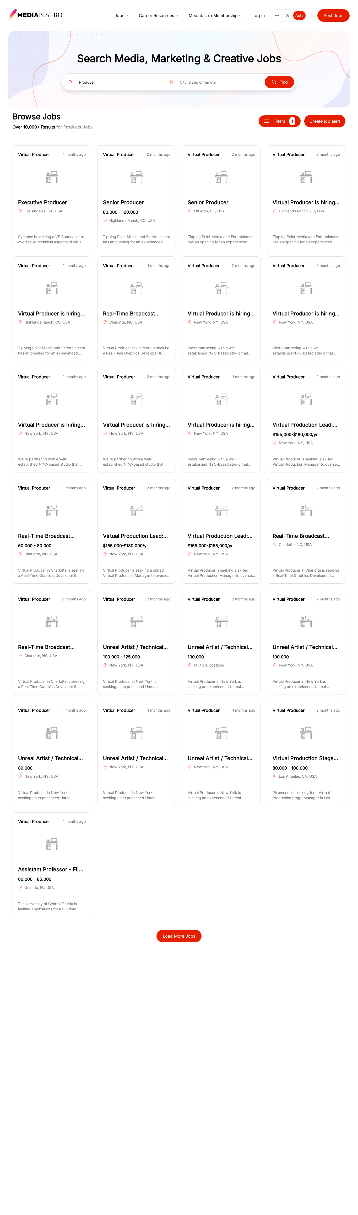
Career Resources (156, 15)
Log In (258, 15)
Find (283, 82)
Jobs (119, 15)
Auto (299, 15)
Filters (283, 121)
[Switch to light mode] (277, 15)
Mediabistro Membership (213, 15)
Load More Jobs (179, 936)
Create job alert (325, 121)
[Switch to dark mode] (287, 15)
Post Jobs (333, 15)
